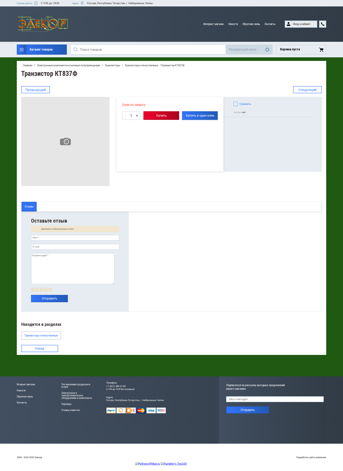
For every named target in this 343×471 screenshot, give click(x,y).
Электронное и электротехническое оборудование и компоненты (76, 395)
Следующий (307, 90)
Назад (39, 348)
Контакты (270, 24)
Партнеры (66, 404)
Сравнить (245, 104)
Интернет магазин (213, 24)
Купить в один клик (200, 115)
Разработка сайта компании (311, 457)
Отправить (49, 298)
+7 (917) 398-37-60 (116, 386)
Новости (233, 24)
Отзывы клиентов (70, 410)
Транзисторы (112, 65)
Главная (27, 65)
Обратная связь (251, 24)
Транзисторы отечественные (141, 65)
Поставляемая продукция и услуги (75, 385)
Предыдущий (35, 90)
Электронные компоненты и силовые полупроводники (68, 65)
